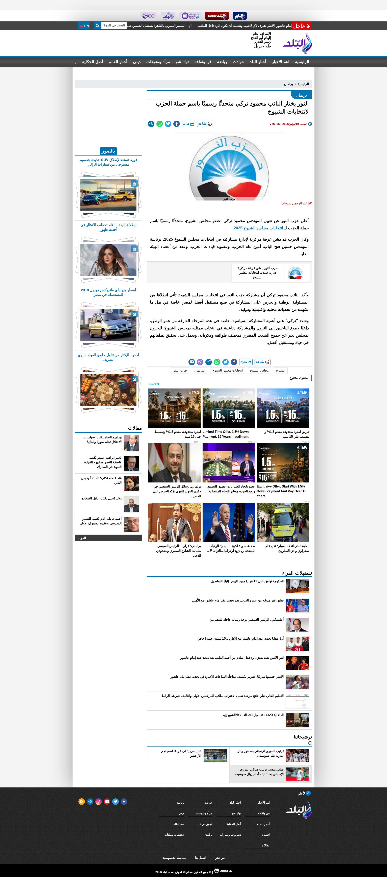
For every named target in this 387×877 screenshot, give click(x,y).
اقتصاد (266, 834)
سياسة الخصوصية (174, 857)
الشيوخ (280, 370)
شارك (186, 123)
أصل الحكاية (92, 62)
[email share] (151, 124)
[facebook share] (176, 124)
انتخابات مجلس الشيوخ (227, 370)
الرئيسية (302, 62)
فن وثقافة (203, 62)
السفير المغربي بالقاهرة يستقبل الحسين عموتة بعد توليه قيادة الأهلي (203, 25)
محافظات (178, 824)
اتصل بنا (200, 857)
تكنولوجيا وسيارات (230, 834)
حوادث (238, 62)
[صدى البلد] (297, 43)
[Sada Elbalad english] (148, 16)
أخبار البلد (258, 62)
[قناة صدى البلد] (240, 16)
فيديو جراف (205, 824)
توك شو (182, 62)
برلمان (288, 84)
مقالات (266, 845)
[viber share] (200, 362)
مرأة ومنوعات (158, 62)
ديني (137, 62)
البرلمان (199, 370)
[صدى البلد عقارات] (168, 16)
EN (86, 26)
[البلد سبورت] (217, 16)
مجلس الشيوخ (259, 370)
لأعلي (302, 793)
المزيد (82, 538)
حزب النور (180, 370)
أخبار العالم (118, 62)
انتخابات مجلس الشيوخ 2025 (258, 228)
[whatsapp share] (159, 124)
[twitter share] (168, 124)
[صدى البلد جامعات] (190, 16)
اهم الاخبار (280, 62)
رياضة (222, 62)
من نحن (219, 857)
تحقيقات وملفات (174, 834)
